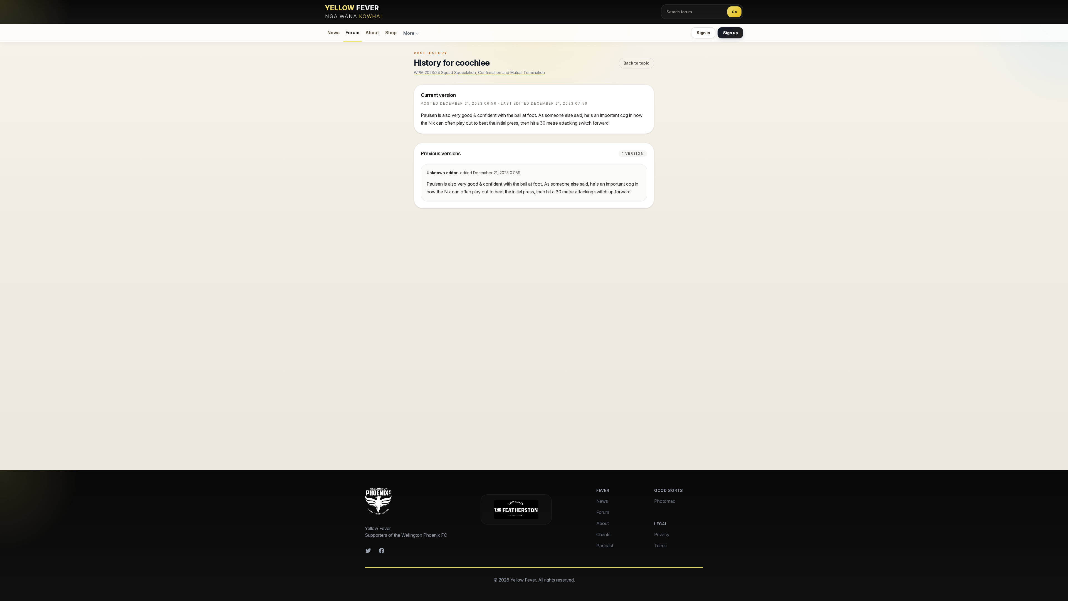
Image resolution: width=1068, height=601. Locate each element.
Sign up (730, 32)
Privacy (661, 534)
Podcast (604, 545)
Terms (660, 545)
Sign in (703, 32)
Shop (391, 32)
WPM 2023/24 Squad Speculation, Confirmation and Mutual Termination (479, 72)
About (372, 32)
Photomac (664, 501)
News (333, 32)
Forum (352, 32)
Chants (603, 534)
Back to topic (636, 63)
